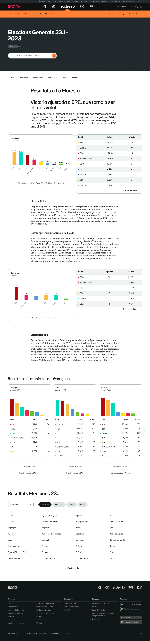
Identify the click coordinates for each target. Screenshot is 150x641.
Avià (111, 528)
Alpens (11, 522)
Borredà (45, 552)
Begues (45, 546)
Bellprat (79, 546)
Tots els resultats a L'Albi (75, 473)
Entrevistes (52, 78)
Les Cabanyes (14, 558)
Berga (112, 546)
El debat (75, 78)
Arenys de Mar (82, 522)
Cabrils (112, 558)
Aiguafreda (80, 515)
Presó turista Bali (115, 1)
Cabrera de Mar (48, 558)
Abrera (11, 515)
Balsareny (80, 540)
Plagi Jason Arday (128, 1)
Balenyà (45, 540)
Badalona (80, 534)
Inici (12, 78)
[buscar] (54, 55)
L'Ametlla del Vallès (50, 522)
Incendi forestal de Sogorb (80, 1)
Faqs (65, 78)
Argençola (12, 528)
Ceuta (49, 1)
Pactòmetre (38, 78)
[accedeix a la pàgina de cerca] (136, 6)
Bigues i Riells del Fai (17, 552)
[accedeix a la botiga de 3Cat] (132, 6)
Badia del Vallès (116, 534)
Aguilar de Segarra (50, 515)
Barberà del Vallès (117, 540)
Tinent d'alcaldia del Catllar (61, 1)
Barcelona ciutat (15, 546)
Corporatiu (121, 6)
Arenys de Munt (116, 522)
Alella (111, 515)
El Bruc (79, 552)
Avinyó (11, 534)
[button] (109, 190)
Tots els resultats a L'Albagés (29, 473)
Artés (78, 528)
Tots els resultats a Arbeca (120, 473)
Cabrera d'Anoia (82, 558)
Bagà (10, 540)
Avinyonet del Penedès (51, 534)
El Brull (112, 552)
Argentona (46, 528)
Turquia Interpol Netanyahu (99, 1)
